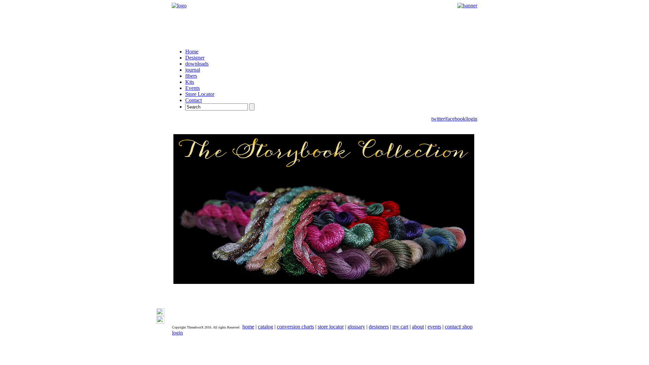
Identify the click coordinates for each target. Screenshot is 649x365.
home (248, 327)
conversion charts (295, 327)
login (471, 119)
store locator (331, 327)
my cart (400, 327)
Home (191, 51)
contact (452, 327)
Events (192, 88)
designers (379, 327)
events (434, 327)
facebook (455, 119)
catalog (265, 327)
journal (192, 70)
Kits (189, 82)
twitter (438, 119)
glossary (356, 327)
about (418, 327)
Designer (195, 57)
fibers (191, 76)
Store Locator (199, 94)
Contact (193, 100)
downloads (197, 64)
